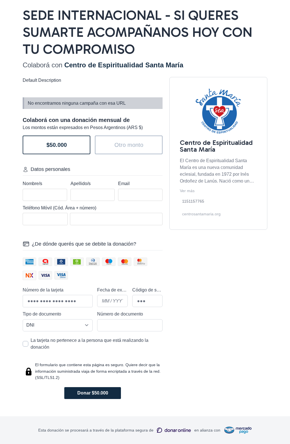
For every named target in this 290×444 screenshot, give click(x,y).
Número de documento (120, 314)
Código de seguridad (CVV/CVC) (147, 290)
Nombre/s (32, 183)
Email (124, 183)
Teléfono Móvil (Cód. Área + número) (59, 207)
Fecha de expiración (112, 290)
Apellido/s (81, 183)
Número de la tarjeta (43, 290)
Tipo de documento (42, 314)
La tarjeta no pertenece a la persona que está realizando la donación (89, 343)
